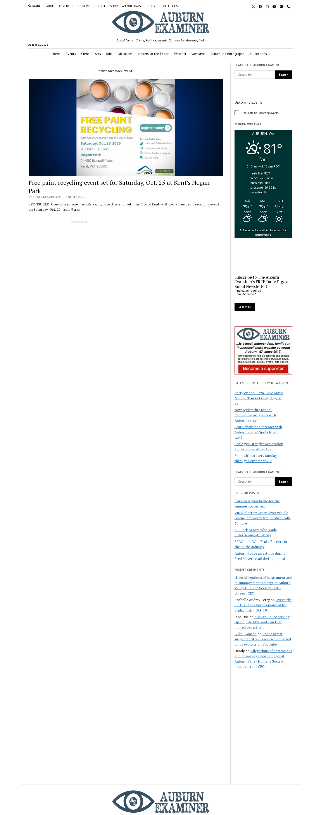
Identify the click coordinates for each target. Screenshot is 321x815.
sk (236, 577)
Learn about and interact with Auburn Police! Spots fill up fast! (258, 432)
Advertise (66, 6)
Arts (98, 53)
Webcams (198, 53)
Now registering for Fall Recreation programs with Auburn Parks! (255, 415)
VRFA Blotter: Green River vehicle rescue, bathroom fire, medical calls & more (263, 518)
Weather (180, 53)
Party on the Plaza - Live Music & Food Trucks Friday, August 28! (259, 398)
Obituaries (125, 53)
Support (150, 6)
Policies (101, 6)
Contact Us (169, 6)
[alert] (263, 112)
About (51, 6)
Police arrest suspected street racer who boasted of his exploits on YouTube (263, 639)
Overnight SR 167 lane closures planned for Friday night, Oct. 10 (263, 605)
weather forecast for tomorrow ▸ (263, 232)
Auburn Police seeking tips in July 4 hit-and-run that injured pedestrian (262, 622)
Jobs (109, 53)
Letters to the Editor (153, 53)
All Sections (258, 53)
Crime (85, 53)
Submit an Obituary (126, 6)
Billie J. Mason (246, 633)
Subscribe (84, 6)
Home (56, 53)
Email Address (245, 294)
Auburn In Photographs (227, 53)
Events (71, 53)
